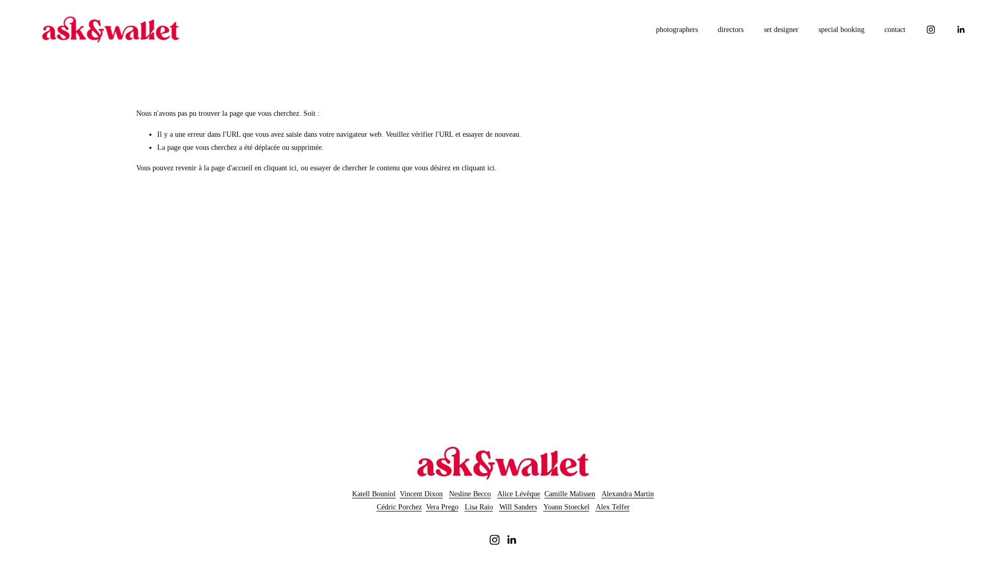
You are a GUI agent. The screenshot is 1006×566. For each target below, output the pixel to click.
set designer (781, 30)
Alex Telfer (613, 507)
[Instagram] (931, 30)
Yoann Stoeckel (566, 507)
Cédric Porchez (399, 507)
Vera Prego (442, 507)
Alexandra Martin (628, 494)
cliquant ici (280, 168)
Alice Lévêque (518, 494)
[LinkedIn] (961, 30)
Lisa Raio (479, 507)
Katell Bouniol (374, 494)
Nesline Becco (470, 494)
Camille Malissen (569, 494)
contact (894, 30)
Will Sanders (518, 507)
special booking (841, 30)
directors (730, 30)
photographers (677, 30)
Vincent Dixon (421, 494)
